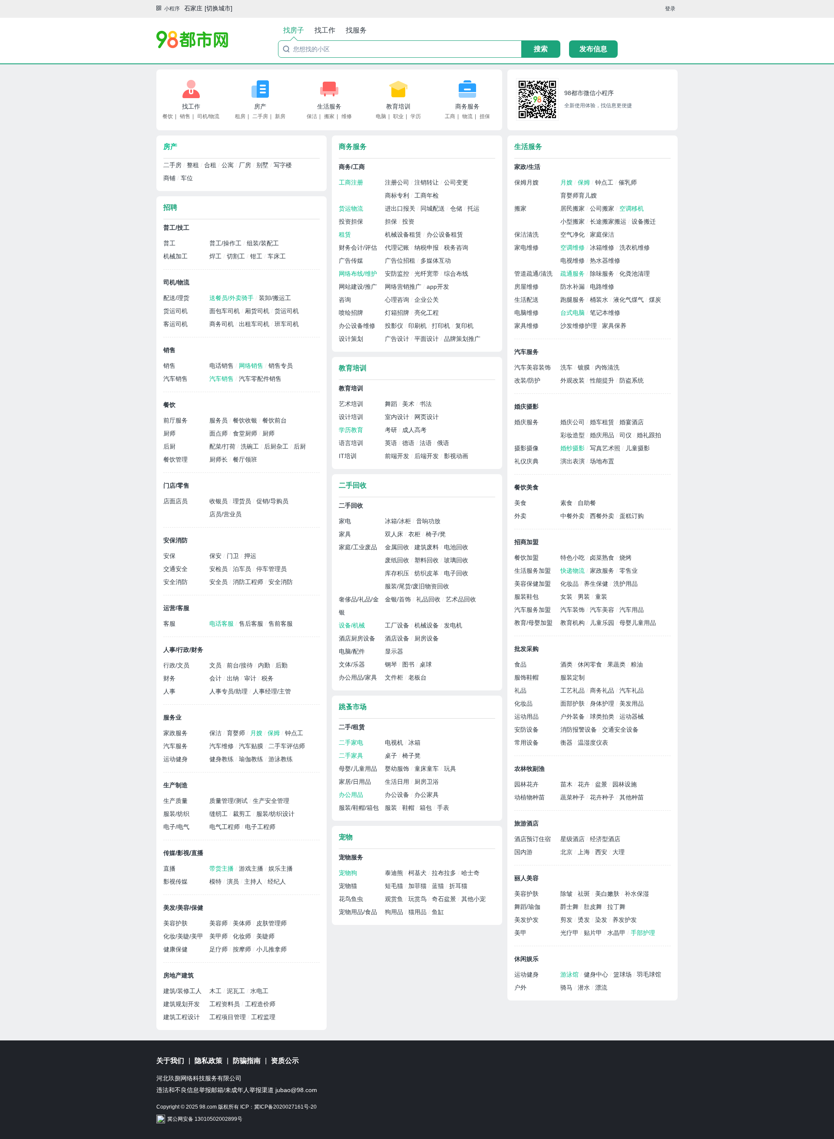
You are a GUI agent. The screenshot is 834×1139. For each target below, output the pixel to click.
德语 (409, 442)
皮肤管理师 (271, 923)
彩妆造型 (573, 435)
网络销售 (252, 365)
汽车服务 (175, 746)
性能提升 (603, 380)
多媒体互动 (435, 260)
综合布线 (456, 273)
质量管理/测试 (229, 800)
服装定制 (572, 677)
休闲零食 (591, 664)
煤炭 (655, 299)
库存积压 (398, 573)
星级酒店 (573, 838)
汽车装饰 (573, 609)
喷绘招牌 (351, 312)
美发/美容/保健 (183, 907)
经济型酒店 (605, 838)
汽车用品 (631, 609)
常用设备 (526, 742)
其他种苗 (631, 797)
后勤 (281, 665)
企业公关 (426, 299)
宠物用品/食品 (358, 911)
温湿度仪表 (593, 742)
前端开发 (398, 455)
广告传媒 (351, 260)
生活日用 (398, 781)
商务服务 (467, 106)
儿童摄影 (638, 448)
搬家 (329, 116)
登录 (670, 9)
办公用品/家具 (358, 677)
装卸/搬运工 (275, 297)
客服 (169, 623)
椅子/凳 (436, 534)
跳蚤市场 (353, 706)
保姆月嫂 (526, 182)
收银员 (219, 501)
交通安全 (175, 568)
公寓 (228, 165)
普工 (169, 243)
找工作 (191, 106)
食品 (520, 664)
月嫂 (257, 733)
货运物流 (351, 208)
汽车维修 (222, 746)
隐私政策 (208, 1060)
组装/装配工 (263, 243)
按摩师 (243, 949)
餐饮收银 (246, 420)
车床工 (277, 256)
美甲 (520, 932)
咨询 (345, 299)
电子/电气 (176, 826)
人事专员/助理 (229, 691)
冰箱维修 (603, 247)
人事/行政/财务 (183, 649)
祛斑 (585, 893)
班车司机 (287, 323)
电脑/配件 (352, 651)
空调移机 (631, 208)
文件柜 (395, 677)
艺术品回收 (461, 599)
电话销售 (222, 365)
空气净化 (573, 234)
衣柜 (415, 534)
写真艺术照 (606, 448)
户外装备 (573, 716)
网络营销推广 (404, 286)
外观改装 (573, 380)
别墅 (263, 165)
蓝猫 (439, 885)
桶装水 (600, 299)
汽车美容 (603, 609)
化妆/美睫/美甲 (183, 936)
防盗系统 (631, 380)
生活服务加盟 (532, 570)
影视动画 (456, 455)
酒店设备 (398, 638)
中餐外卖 (573, 515)
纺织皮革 (427, 573)
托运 (473, 208)
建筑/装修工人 (182, 990)
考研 (392, 429)
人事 (169, 691)
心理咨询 (398, 299)
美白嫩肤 (608, 893)
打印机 (442, 325)
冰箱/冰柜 (399, 521)
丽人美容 (526, 878)
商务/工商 (352, 166)
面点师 (219, 433)
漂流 (601, 987)
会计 (216, 678)
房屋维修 (526, 286)
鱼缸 (438, 911)
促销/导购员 (272, 501)
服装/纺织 (176, 813)
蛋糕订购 (631, 515)
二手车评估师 (286, 746)
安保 (169, 555)
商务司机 (222, 323)
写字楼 (283, 165)
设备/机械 (352, 625)
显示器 (394, 651)
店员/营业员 (225, 514)
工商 (450, 116)
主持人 (254, 881)
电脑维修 (526, 312)
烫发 (585, 919)
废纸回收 (398, 560)
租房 (240, 116)
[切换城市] (218, 8)
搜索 (541, 49)
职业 (398, 116)
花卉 (585, 784)
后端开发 (427, 455)
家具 (345, 534)
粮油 (637, 664)
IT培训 (348, 455)
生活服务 (329, 106)
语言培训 (351, 442)
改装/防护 (527, 380)
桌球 (426, 664)
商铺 (170, 178)
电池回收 (456, 547)
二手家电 (351, 742)
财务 (169, 678)
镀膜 (585, 367)
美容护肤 (175, 923)
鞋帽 (409, 807)
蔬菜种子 (573, 797)
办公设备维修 (357, 325)
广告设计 (398, 338)
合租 (211, 165)
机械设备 (427, 625)
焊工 (216, 256)
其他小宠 (473, 898)
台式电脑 (573, 312)
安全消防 (175, 581)
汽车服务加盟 (532, 609)
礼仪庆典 (526, 461)
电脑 (381, 116)
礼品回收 (429, 599)
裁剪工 (243, 813)
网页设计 (426, 416)
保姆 (274, 733)
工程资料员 (225, 1003)
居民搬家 (573, 208)
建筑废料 (427, 547)
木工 (216, 990)
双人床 (395, 534)
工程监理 (263, 1017)
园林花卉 (526, 784)
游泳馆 (570, 974)
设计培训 (351, 416)
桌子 (392, 755)
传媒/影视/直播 (183, 852)
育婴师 (237, 733)
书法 (426, 403)
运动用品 (526, 716)
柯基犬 (418, 872)
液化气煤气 (629, 299)
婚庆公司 (573, 422)
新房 (280, 116)
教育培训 (398, 106)
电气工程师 (225, 826)
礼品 (520, 690)
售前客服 (280, 623)
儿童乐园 (603, 622)
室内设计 (398, 416)
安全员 (219, 581)
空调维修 (573, 247)
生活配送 (526, 299)
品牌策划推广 (462, 338)
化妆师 (243, 936)
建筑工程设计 (181, 1017)
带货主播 (222, 868)
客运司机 (175, 323)
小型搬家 (573, 221)
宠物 (346, 837)
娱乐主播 (280, 868)
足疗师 (219, 949)
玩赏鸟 (418, 898)
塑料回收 (427, 560)
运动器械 (631, 716)
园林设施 (624, 784)
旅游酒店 (526, 823)
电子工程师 (260, 826)
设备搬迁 (644, 221)
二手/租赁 (352, 726)
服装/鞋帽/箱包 (359, 807)
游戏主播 (252, 868)
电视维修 (573, 260)
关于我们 (170, 1060)
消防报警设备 (579, 729)
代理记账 (398, 247)
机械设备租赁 (404, 234)
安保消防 (175, 540)
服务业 (172, 717)
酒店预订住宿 (532, 838)
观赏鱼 (395, 898)
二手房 (260, 116)
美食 (520, 502)
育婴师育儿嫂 (578, 195)
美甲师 (219, 936)
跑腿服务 (573, 299)
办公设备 (398, 794)
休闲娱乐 (526, 958)
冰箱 (414, 742)
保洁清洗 (526, 234)
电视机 (395, 742)
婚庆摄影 (526, 406)
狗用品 (395, 911)
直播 (169, 868)
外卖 (520, 515)
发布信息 (593, 49)
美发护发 (526, 919)
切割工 (237, 256)
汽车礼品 (631, 690)
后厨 (169, 446)
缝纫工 (219, 813)
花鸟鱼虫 (351, 898)
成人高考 (414, 429)
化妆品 (570, 583)
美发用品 (631, 703)
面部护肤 (573, 703)
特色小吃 (573, 557)
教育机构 (573, 622)
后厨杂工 (277, 446)
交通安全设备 (620, 729)
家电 (345, 521)
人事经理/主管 (272, 691)
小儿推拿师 (271, 949)
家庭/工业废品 (358, 547)
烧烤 (625, 557)
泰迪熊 (395, 872)
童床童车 (427, 768)
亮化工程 (426, 312)
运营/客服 (176, 607)
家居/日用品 (355, 781)
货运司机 (175, 310)
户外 (520, 987)
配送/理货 (176, 297)
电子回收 (456, 573)
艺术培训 (351, 403)
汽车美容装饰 (532, 367)
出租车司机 (255, 323)
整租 (194, 165)
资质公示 (285, 1060)
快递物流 (573, 570)
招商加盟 (526, 541)
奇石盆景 (445, 898)
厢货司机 (258, 310)
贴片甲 (594, 932)
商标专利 (398, 195)
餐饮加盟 (526, 557)
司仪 (626, 435)
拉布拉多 (445, 872)
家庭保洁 (602, 234)
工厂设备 (398, 625)
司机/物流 (208, 116)
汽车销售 (175, 378)
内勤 (265, 665)
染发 (602, 919)
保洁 (312, 116)
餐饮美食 (526, 487)
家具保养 (614, 325)
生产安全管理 (271, 800)
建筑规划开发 (181, 1003)
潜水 (585, 987)
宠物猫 (348, 885)
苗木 (567, 784)
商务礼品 (603, 690)
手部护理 (643, 932)
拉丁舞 (616, 906)
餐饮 (167, 116)
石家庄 (193, 8)
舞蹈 (392, 403)
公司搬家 (603, 208)
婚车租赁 (603, 422)
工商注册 (351, 182)
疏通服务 (573, 273)
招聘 (170, 207)
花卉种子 (603, 797)
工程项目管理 (228, 1017)
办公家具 (426, 794)
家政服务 (175, 733)
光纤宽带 (427, 273)
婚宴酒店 (631, 422)
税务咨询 (456, 247)
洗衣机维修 (634, 247)
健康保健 (175, 949)
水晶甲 (617, 932)
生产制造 (175, 785)
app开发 (438, 286)
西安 (602, 851)
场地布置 (602, 461)
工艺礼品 (573, 690)
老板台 (417, 677)
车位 (187, 178)
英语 (392, 442)
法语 (427, 442)
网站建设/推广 (358, 286)
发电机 (453, 625)
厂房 (246, 165)
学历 (415, 116)
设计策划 (351, 338)
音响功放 (428, 521)
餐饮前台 (274, 420)
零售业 (628, 570)
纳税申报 (427, 247)
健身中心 (597, 974)
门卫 (234, 555)
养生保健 (597, 583)
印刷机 (418, 325)
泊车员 (243, 568)
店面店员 (175, 501)
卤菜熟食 (603, 557)
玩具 (450, 768)
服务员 (219, 420)
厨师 (169, 433)
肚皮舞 (594, 906)
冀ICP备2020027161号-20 (285, 1107)
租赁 (345, 234)
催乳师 (628, 182)
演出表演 (573, 461)
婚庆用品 (603, 435)
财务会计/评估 (358, 247)
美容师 (219, 923)
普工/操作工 (226, 243)
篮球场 (623, 974)
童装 (601, 596)
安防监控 (398, 273)
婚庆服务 (526, 422)
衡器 (567, 742)
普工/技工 (176, 227)
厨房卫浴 (426, 781)
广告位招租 (401, 260)
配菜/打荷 (223, 446)
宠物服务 (351, 857)
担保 (485, 116)
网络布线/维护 (358, 273)
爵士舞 (570, 906)
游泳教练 (280, 759)
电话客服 (222, 623)
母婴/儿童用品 (358, 768)
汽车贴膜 (252, 746)
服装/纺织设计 (275, 813)
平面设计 (427, 338)
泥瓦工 (237, 990)
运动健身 (175, 759)
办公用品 (351, 794)
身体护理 (603, 703)
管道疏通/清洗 (533, 273)
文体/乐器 (352, 664)
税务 (267, 678)
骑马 (567, 987)
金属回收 (398, 547)
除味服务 (603, 273)
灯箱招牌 (398, 312)
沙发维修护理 (579, 325)
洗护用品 (625, 583)
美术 (409, 403)
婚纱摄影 (573, 448)
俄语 (443, 442)
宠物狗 (348, 872)
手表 (443, 807)
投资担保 (351, 221)
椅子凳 (411, 755)
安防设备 (526, 729)
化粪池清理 (634, 273)
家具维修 (526, 325)
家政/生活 (527, 166)
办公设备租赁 (445, 234)
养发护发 (624, 919)
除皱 (567, 893)
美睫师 (265, 936)
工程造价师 (260, 1003)
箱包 (427, 807)
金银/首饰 (399, 599)
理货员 (243, 501)
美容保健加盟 (532, 583)
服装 (392, 807)
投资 (408, 221)
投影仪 (395, 325)
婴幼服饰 (398, 768)
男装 (585, 596)
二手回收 (353, 485)
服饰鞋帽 (526, 677)
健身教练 (222, 759)
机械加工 (175, 256)
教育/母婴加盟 (533, 622)
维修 (346, 116)
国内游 (523, 851)
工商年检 (426, 195)
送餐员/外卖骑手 (232, 297)
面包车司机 (225, 310)
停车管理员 (271, 568)
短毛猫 (395, 885)
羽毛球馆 (649, 974)
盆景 (602, 784)
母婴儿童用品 (637, 622)
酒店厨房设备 (357, 638)
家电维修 (526, 247)
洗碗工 (251, 446)
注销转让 (427, 182)
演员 (234, 881)
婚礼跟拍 (649, 435)
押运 (250, 555)
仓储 (457, 208)
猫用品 (418, 911)
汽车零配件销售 (260, 378)
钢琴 (392, 664)
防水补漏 (573, 286)
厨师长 (219, 459)
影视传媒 (175, 881)
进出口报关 (401, 208)
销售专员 (280, 365)
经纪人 (277, 881)
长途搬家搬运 (609, 221)
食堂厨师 (246, 433)
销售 (185, 116)
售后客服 (252, 623)
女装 (567, 596)
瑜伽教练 (252, 759)
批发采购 (526, 648)
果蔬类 (617, 664)
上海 (585, 851)
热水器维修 (605, 260)
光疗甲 (570, 932)
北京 (567, 851)
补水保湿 (637, 893)
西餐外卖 (603, 515)
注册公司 (398, 182)
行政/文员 (176, 665)
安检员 (219, 568)
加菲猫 (418, 885)
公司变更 (456, 182)
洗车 (567, 367)
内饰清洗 (607, 367)
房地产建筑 (178, 975)
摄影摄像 (526, 448)
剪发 (567, 919)
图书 (409, 664)
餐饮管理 (175, 459)
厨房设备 (426, 638)
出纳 (234, 678)
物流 (467, 116)
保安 (216, 555)
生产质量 (175, 800)
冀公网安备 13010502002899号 (204, 1119)
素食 (567, 502)
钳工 (257, 256)
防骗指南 (247, 1060)
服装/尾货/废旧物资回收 (417, 586)
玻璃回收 (456, 560)
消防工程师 (249, 581)
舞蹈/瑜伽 (527, 906)
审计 (251, 678)
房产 (260, 106)
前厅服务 (175, 420)
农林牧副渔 (529, 768)
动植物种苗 (529, 797)
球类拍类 (603, 716)
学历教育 (351, 429)
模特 (216, 881)
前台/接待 (241, 665)
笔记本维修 (605, 312)
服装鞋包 (526, 596)
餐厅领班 (245, 459)
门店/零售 (176, 485)
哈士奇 (470, 872)
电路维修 (602, 286)
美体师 (243, 923)
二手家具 (351, 755)
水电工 (259, 990)
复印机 (464, 325)
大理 (618, 851)
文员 (216, 665)
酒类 (567, 664)
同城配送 (433, 208)
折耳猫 (458, 885)
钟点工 (294, 733)
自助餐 (587, 502)
